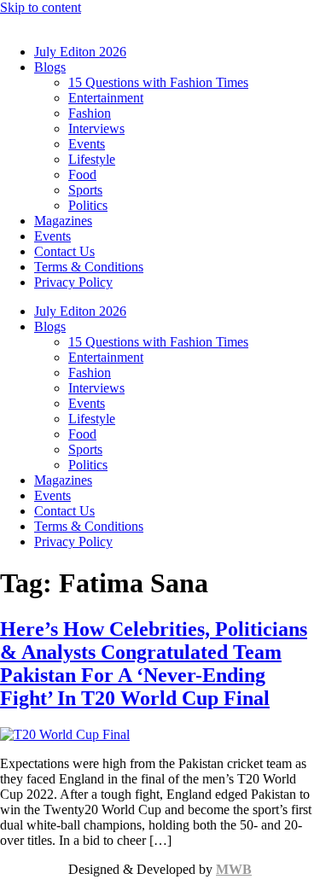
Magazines (63, 220)
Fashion (89, 113)
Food (82, 174)
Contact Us (64, 251)
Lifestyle (91, 159)
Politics (88, 205)
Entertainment (105, 97)
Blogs (50, 67)
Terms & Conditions (88, 266)
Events (86, 144)
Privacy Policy (73, 282)
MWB (234, 869)
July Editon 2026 (80, 51)
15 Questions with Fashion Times (158, 82)
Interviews (96, 128)
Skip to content (40, 7)
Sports (85, 190)
